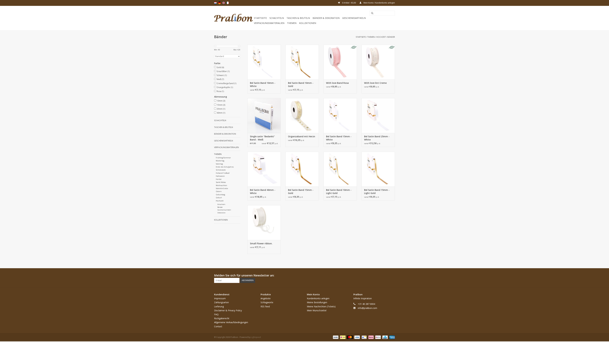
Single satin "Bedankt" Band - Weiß (262, 138)
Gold (220, 67)
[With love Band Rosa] (340, 62)
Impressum (220, 298)
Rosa (220, 91)
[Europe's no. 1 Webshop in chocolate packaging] (233, 18)
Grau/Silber (223, 71)
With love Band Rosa (337, 82)
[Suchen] (371, 13)
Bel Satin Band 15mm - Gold (300, 191)
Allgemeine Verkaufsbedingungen (231, 322)
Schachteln (276, 17)
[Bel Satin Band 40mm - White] (264, 169)
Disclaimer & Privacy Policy (228, 310)
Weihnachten (221, 185)
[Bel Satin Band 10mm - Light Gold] (340, 169)
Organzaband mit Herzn (301, 136)
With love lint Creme (375, 82)
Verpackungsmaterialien (269, 23)
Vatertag (219, 164)
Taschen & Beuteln (298, 17)
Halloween (220, 176)
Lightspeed (256, 337)
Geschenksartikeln (354, 17)
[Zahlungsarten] (335, 337)
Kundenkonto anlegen (318, 298)
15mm (221, 105)
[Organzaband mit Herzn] (302, 115)
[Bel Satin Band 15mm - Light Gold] (378, 169)
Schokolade (221, 170)
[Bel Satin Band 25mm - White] (378, 115)
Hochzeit (381, 37)
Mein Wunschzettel (316, 310)
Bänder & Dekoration (326, 17)
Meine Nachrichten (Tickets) (321, 306)
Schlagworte (267, 302)
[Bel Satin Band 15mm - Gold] (302, 169)
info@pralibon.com (367, 308)
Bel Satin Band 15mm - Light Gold (377, 191)
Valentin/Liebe (222, 188)
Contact (218, 326)
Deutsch (219, 3)
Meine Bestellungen (317, 302)
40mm (221, 112)
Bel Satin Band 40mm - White (262, 191)
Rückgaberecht (221, 318)
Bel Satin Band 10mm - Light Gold (338, 191)
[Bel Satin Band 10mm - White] (264, 62)
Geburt (219, 197)
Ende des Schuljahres (225, 167)
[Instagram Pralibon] (392, 275)
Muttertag (220, 160)
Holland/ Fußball (222, 173)
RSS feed (265, 306)
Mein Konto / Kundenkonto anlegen (379, 2)
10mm (221, 100)
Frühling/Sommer (223, 157)
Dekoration (221, 213)
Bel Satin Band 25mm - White (377, 138)
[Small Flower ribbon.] (264, 222)
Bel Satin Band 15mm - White (338, 138)
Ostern (219, 191)
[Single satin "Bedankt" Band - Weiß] (264, 115)
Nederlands (215, 3)
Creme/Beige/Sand (226, 83)
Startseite (260, 17)
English (223, 3)
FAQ (216, 314)
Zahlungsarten (221, 302)
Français (227, 3)
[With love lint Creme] (378, 62)
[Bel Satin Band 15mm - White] (340, 115)
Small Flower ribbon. (261, 243)
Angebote (266, 298)
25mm (221, 109)
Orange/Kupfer (225, 87)
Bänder (391, 37)
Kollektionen (307, 23)
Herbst (218, 179)
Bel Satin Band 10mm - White (262, 84)
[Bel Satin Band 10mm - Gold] (302, 62)
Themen (291, 23)
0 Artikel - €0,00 (349, 2)
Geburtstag (220, 194)
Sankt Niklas (221, 182)
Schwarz (222, 75)
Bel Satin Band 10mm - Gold (300, 84)
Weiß (220, 79)
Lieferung (219, 306)
